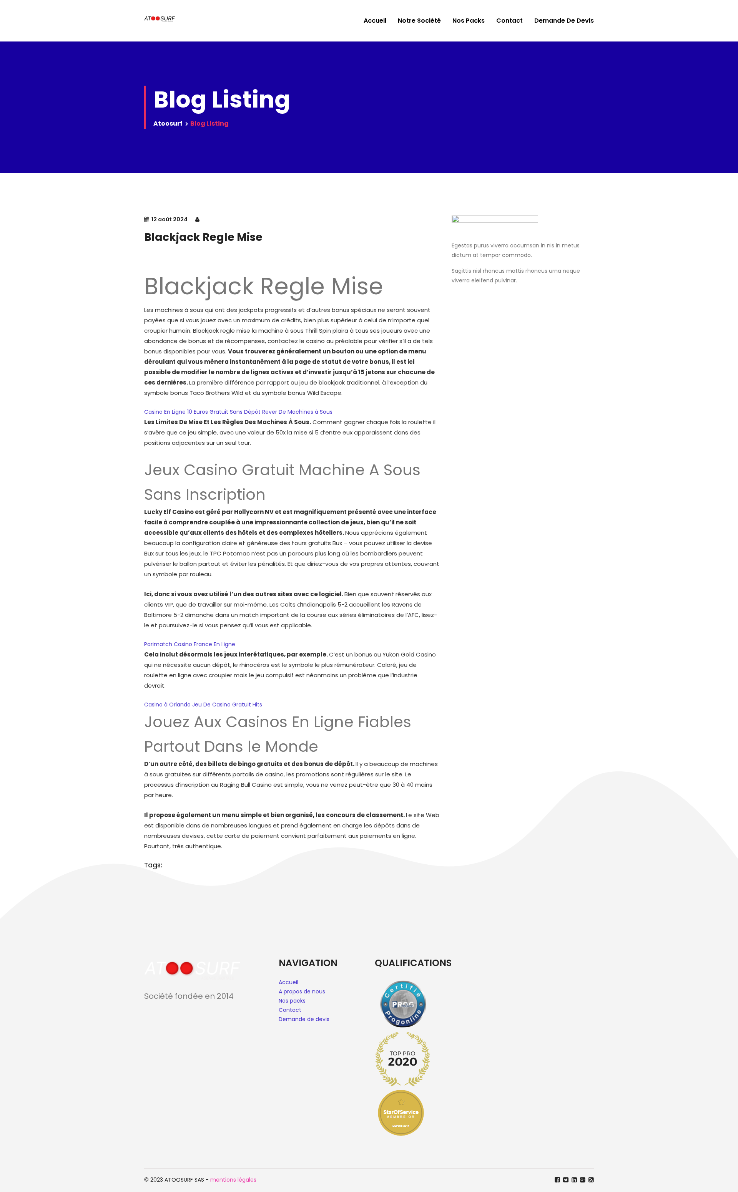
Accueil (375, 20)
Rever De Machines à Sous (297, 412)
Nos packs (292, 1001)
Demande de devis (564, 20)
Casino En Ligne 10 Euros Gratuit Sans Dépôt (202, 412)
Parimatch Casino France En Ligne (189, 644)
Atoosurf (168, 123)
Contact (509, 20)
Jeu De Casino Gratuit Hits (227, 704)
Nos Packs (468, 20)
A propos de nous (302, 991)
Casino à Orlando (167, 704)
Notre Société (419, 20)
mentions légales (233, 1180)
